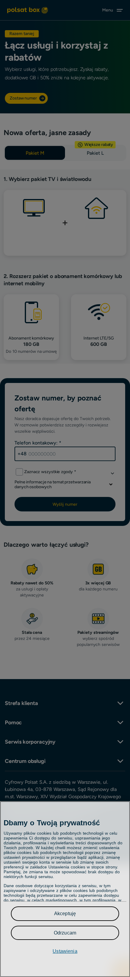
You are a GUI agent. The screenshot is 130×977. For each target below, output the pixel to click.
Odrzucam (65, 932)
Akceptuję (65, 913)
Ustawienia (65, 951)
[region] (65, 889)
